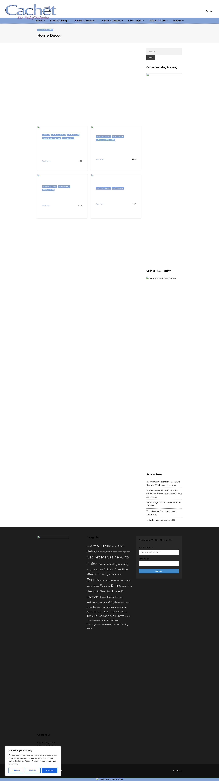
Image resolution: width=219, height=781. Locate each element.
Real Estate (68, 138)
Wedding (124, 624)
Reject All (32, 770)
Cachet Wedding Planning (113, 564)
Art (88, 546)
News (39, 20)
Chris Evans (100, 156)
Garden (46, 135)
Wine (89, 628)
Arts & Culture (157, 20)
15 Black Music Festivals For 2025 (160, 520)
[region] (33, 761)
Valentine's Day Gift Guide (110, 625)
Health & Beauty (84, 20)
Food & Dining (58, 20)
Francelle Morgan (48, 157)
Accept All (49, 770)
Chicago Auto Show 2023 (95, 570)
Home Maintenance (51, 138)
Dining (119, 574)
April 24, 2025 (61, 157)
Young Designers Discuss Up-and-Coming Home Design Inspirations (113, 148)
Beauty (114, 546)
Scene (125, 612)
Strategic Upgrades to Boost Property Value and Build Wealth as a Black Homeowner (62, 148)
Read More (45, 161)
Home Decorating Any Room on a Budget (116, 194)
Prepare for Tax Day (102, 612)
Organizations (91, 612)
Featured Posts (115, 580)
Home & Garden (111, 20)
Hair (131, 586)
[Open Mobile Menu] (211, 11)
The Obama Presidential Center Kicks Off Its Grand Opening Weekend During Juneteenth (164, 493)
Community (101, 574)
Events (177, 20)
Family (101, 580)
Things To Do (106, 620)
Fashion (107, 580)
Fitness (95, 586)
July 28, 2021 (110, 156)
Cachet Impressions (124, 552)
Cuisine (112, 574)
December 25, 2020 (117, 200)
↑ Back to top (177, 771)
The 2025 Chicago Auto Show (105, 615)
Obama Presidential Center (114, 607)
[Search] (207, 11)
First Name (144, 559)
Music (121, 602)
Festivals (124, 580)
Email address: (146, 547)
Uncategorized (94, 624)
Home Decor (73, 135)
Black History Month (104, 552)
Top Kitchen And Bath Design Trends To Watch (59, 196)
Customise (16, 770)
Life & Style (134, 20)
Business (114, 552)
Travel (116, 620)
